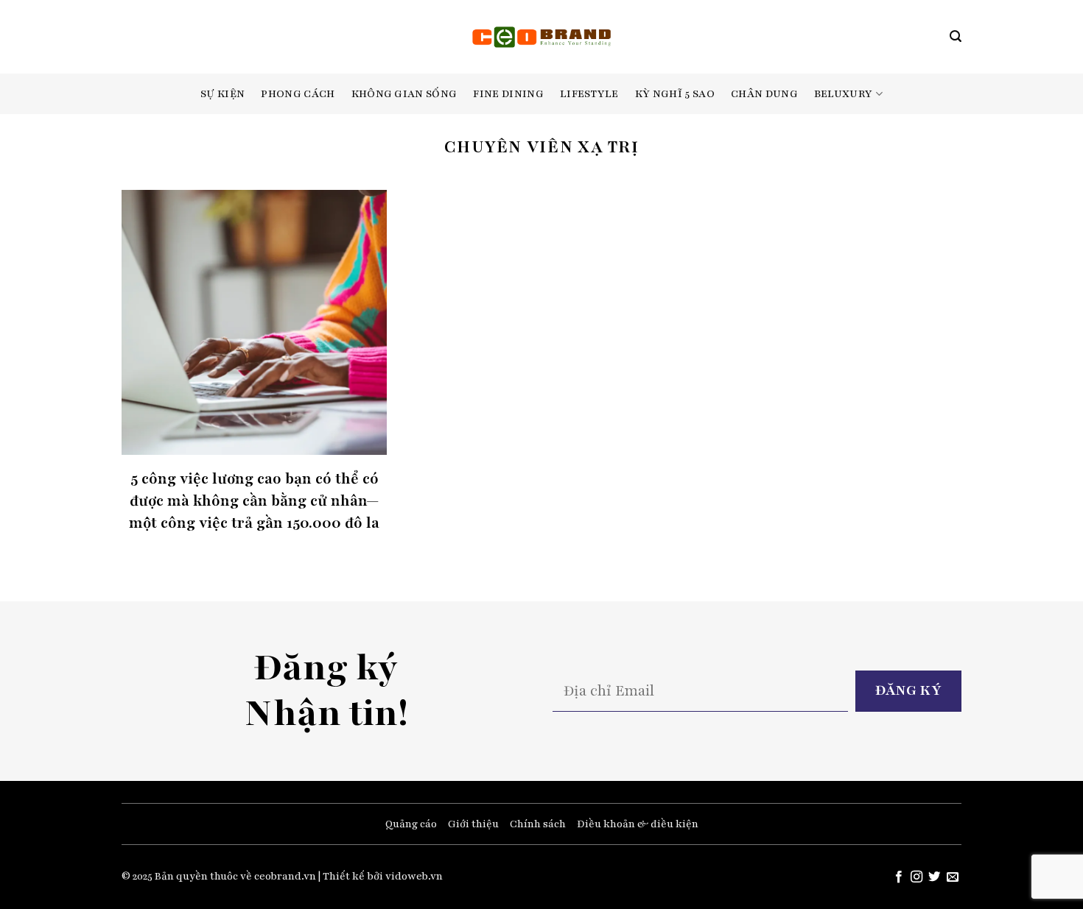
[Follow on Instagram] (916, 877)
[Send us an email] (952, 877)
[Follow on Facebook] (898, 877)
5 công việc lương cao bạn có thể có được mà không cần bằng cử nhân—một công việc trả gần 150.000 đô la (254, 500)
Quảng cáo (411, 824)
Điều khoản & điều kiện (637, 824)
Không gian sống (404, 94)
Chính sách (538, 824)
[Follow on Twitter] (934, 877)
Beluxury (843, 94)
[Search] (955, 36)
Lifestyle (589, 94)
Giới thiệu (473, 824)
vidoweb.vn (414, 876)
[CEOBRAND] (542, 36)
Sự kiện (222, 94)
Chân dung (764, 94)
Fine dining (508, 94)
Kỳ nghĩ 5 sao (675, 94)
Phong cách (297, 94)
